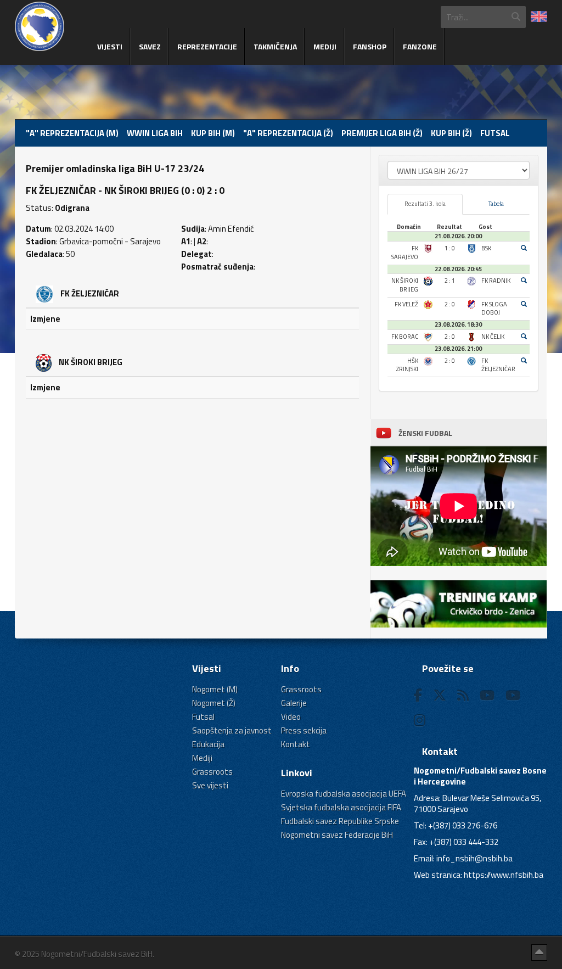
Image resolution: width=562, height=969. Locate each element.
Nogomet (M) (215, 689)
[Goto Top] (539, 952)
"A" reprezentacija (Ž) (288, 133)
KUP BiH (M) (213, 133)
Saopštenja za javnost (232, 730)
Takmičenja (275, 46)
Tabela (496, 203)
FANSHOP (369, 46)
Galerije (294, 703)
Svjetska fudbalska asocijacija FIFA (341, 807)
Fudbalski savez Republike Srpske (340, 821)
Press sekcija (304, 730)
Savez (150, 46)
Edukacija (208, 744)
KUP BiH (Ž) (451, 133)
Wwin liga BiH (155, 133)
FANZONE (420, 46)
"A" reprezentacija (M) (72, 133)
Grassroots (212, 771)
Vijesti (109, 46)
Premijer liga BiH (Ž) (382, 133)
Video (291, 716)
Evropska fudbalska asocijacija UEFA (343, 793)
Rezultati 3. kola (425, 203)
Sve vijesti (210, 785)
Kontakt (295, 744)
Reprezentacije (207, 46)
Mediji (324, 46)
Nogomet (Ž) (213, 703)
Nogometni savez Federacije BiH (337, 834)
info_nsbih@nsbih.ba (474, 858)
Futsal (495, 133)
